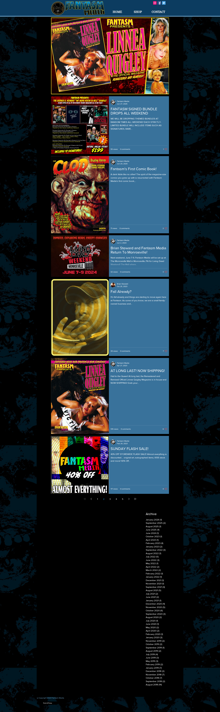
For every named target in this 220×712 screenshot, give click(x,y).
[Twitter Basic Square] (164, 3)
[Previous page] (91, 499)
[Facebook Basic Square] (159, 3)
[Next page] (129, 499)
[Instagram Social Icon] (155, 3)
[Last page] (135, 499)
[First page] (85, 499)
